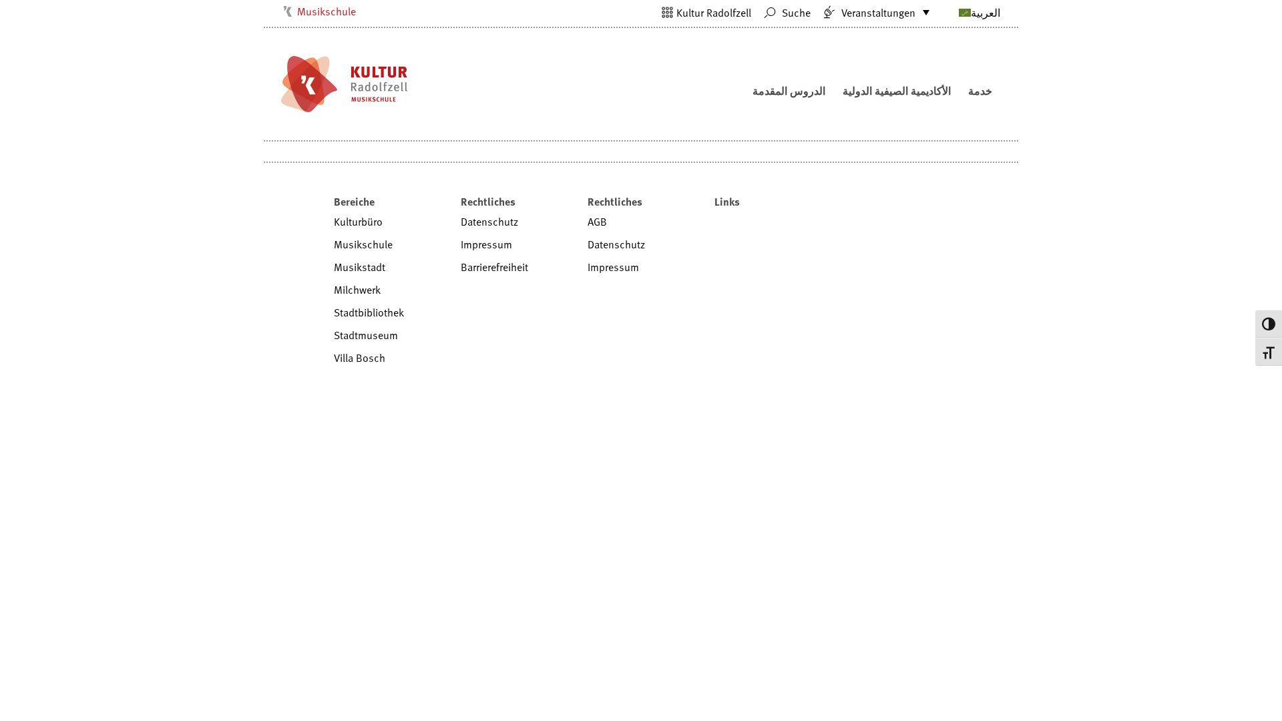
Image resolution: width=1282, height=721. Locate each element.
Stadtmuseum (366, 335)
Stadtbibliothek (369, 312)
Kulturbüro (358, 222)
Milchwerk (357, 290)
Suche (795, 13)
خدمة (980, 91)
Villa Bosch (359, 358)
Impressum (486, 244)
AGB (597, 222)
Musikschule (326, 11)
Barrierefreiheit (494, 267)
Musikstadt (359, 267)
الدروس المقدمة (789, 91)
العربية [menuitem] (985, 13)
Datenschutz (489, 222)
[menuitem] (963, 12)
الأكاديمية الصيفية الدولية (897, 91)
